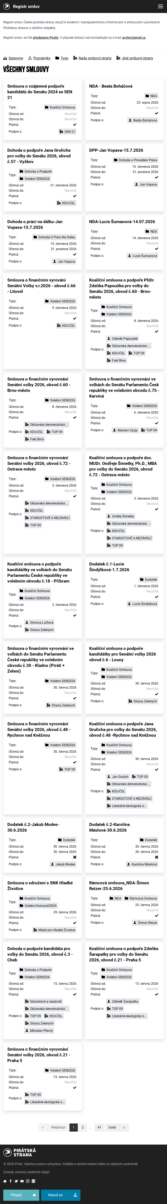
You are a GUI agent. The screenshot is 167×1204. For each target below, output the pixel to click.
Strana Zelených (42, 630)
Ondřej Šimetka (123, 516)
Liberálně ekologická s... (129, 806)
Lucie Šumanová (145, 256)
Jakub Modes (65, 864)
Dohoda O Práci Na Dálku (56, 237)
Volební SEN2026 (37, 179)
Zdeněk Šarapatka (125, 1001)
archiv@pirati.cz (134, 38)
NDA (154, 96)
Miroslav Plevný (41, 1031)
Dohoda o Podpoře (38, 171)
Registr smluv (26, 6)
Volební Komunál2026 (41, 906)
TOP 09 (139, 353)
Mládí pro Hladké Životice (56, 930)
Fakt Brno (119, 360)
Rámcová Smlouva (143, 898)
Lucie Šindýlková (145, 604)
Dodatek (151, 580)
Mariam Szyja (128, 430)
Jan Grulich (120, 777)
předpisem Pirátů (45, 38)
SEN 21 (70, 132)
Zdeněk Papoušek (125, 339)
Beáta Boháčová (145, 120)
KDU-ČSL (68, 203)
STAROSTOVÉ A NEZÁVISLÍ (50, 518)
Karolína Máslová (144, 864)
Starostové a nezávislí (46, 1001)
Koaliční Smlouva (62, 107)
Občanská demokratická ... (131, 346)
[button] (99, 1127)
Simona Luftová (41, 623)
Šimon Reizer (147, 923)
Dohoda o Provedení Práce (138, 160)
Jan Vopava (148, 184)
